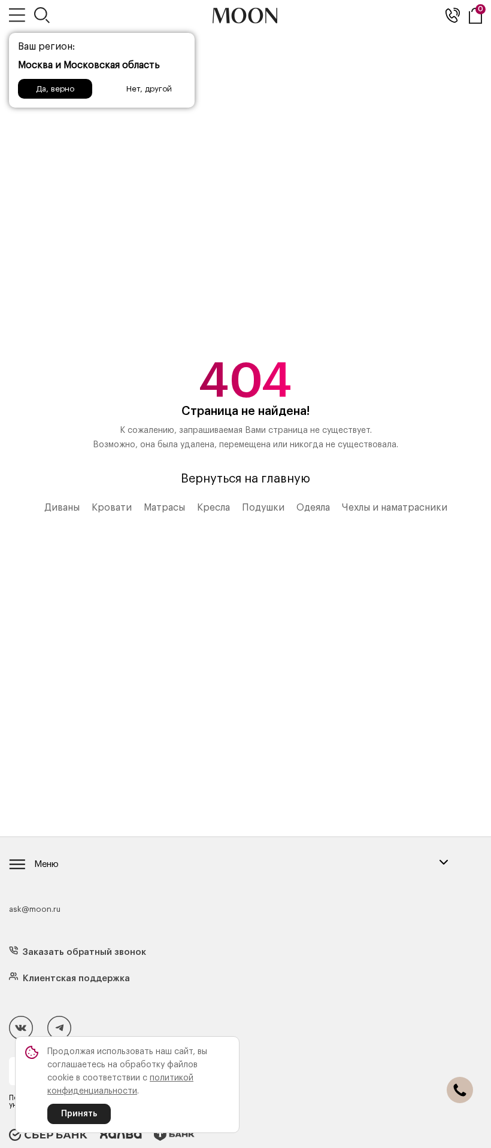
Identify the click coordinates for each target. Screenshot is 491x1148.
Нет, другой (149, 89)
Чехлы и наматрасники (394, 507)
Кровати (112, 507)
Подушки (263, 507)
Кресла (213, 507)
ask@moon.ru (34, 909)
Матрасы (164, 507)
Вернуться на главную (245, 479)
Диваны (62, 507)
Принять (79, 1114)
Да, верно (55, 89)
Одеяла (313, 507)
